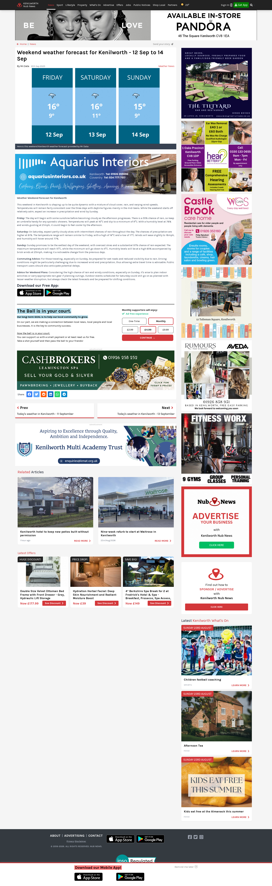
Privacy (70, 841)
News (51, 4)
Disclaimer (80, 841)
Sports (188, 685)
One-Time (134, 321)
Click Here (217, 607)
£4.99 (147, 329)
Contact (95, 835)
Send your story (161, 44)
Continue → (147, 337)
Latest (205, 620)
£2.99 (130, 329)
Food (187, 751)
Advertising (74, 835)
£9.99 (166, 329)
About (55, 835)
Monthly (161, 321)
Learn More (239, 685)
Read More (81, 540)
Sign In (225, 4)
